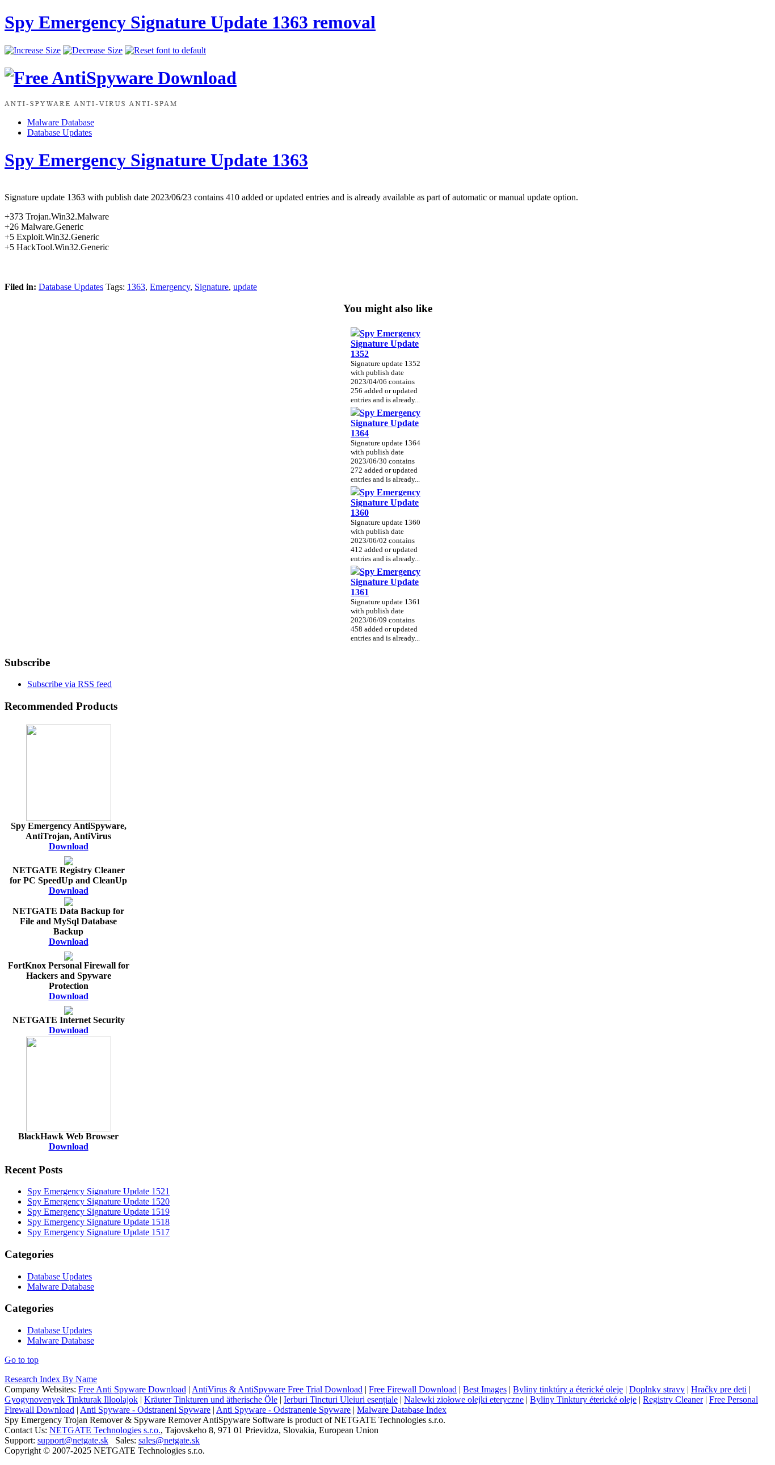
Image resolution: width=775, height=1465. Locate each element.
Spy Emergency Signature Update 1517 (98, 1232)
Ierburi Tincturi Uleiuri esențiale (341, 1399)
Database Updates (59, 132)
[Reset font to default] (165, 50)
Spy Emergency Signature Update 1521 (98, 1191)
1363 (136, 287)
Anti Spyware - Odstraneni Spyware (145, 1410)
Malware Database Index (402, 1410)
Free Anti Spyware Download (132, 1389)
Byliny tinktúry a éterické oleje (568, 1389)
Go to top (22, 1360)
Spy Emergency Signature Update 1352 (385, 344)
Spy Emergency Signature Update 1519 (98, 1211)
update (245, 287)
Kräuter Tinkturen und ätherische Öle (210, 1399)
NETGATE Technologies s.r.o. (105, 1430)
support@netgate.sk (72, 1440)
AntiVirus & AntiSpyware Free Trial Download (277, 1389)
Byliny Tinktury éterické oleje (583, 1399)
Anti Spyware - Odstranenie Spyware (283, 1410)
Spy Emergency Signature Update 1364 (385, 423)
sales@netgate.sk (169, 1440)
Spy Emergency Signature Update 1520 (98, 1201)
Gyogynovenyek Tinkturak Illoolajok (71, 1399)
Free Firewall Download (413, 1389)
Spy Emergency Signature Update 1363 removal (190, 22)
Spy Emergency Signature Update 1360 (385, 502)
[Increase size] (33, 50)
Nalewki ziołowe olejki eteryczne (464, 1399)
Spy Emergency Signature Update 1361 (385, 582)
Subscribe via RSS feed (69, 684)
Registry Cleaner (673, 1399)
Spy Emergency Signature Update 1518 (98, 1222)
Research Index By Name (51, 1379)
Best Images (485, 1389)
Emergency (170, 287)
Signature (212, 287)
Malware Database (60, 122)
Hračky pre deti (719, 1389)
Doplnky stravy (657, 1389)
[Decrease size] (93, 50)
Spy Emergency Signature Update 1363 (156, 160)
